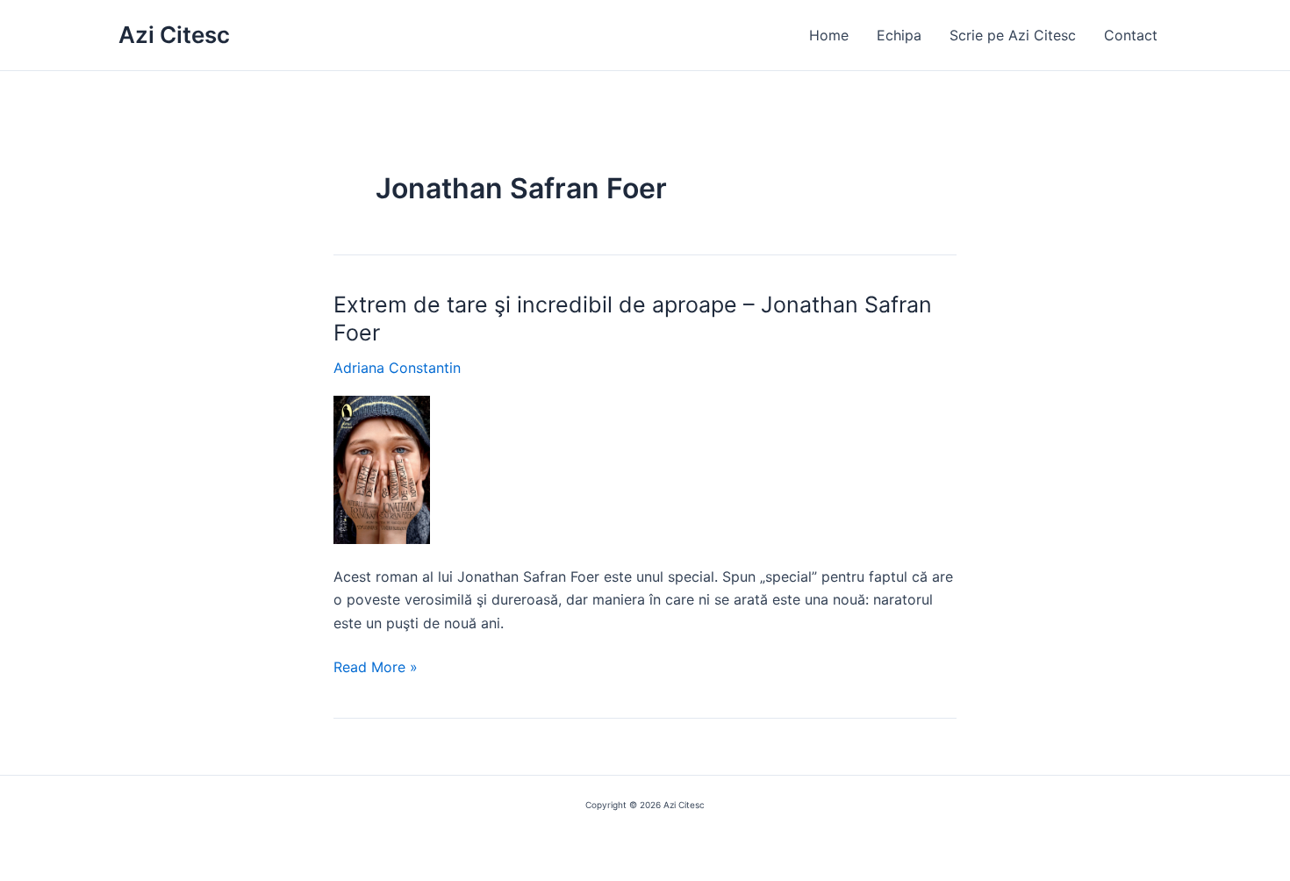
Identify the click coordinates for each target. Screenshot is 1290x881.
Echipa (899, 35)
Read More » (375, 667)
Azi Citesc (174, 34)
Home (829, 35)
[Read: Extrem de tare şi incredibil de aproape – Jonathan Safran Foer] (381, 468)
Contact (1130, 35)
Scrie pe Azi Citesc (1013, 35)
